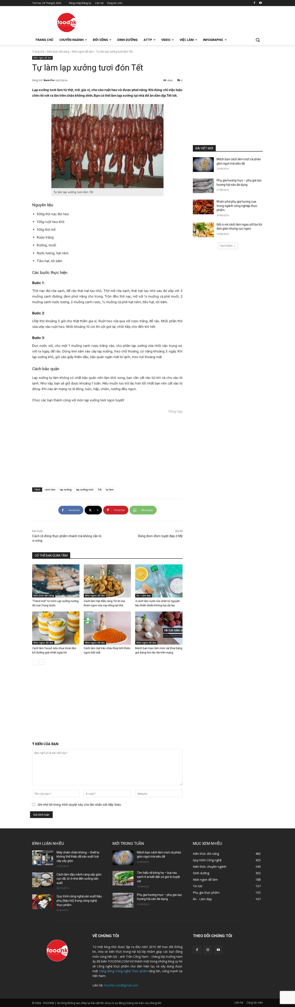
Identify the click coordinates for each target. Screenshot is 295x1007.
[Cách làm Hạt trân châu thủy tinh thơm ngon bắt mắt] (107, 628)
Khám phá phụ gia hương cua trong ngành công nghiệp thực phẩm (237, 206)
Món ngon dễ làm (82, 51)
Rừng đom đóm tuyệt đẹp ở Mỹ (160, 536)
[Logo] (66, 22)
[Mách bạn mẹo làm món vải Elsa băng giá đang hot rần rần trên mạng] (158, 628)
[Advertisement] (180, 22)
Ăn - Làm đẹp (143, 595)
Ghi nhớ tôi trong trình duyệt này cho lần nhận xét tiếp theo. (80, 804)
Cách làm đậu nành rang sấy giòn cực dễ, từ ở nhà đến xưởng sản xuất (79, 879)
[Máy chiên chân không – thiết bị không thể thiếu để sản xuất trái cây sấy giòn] (42, 857)
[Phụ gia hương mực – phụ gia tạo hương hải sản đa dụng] (203, 185)
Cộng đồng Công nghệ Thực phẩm (123, 971)
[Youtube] (260, 3)
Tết (100, 489)
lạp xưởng (66, 489)
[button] (257, 40)
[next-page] (41, 662)
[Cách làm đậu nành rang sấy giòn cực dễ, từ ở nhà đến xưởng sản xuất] (42, 880)
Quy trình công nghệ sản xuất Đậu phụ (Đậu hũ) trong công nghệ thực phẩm (79, 900)
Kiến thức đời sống (58, 51)
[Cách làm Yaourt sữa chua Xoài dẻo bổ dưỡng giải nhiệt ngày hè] (55, 628)
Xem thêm (226, 246)
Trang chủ (38, 51)
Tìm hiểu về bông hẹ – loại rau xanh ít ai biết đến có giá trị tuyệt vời (158, 877)
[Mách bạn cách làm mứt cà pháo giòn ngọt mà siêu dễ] (203, 164)
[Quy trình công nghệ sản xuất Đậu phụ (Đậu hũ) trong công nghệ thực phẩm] (42, 901)
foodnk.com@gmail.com (121, 985)
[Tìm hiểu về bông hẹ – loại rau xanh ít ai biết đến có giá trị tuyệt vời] (123, 878)
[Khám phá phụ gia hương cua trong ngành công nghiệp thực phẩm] (203, 207)
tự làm (110, 489)
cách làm (50, 489)
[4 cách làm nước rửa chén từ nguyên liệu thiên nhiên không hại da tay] (158, 580)
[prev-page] (35, 662)
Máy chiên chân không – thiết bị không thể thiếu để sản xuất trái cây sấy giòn (78, 857)
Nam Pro (49, 80)
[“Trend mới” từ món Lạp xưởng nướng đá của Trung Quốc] (55, 580)
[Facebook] (254, 3)
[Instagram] (207, 950)
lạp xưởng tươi (84, 489)
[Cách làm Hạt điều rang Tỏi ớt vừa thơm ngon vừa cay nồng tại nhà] (107, 580)
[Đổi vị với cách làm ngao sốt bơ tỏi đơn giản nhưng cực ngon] (203, 230)
